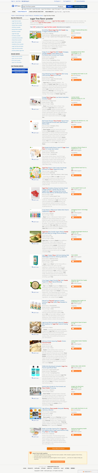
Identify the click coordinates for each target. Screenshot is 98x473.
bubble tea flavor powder (17, 56)
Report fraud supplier (19, 69)
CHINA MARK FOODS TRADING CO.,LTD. (79, 341)
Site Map (43, 468)
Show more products (58, 448)
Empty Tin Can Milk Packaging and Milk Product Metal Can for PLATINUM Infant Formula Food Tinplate (55, 53)
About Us (49, 468)
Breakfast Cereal (38, 15)
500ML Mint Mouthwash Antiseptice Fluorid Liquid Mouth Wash (54, 366)
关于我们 (67, 468)
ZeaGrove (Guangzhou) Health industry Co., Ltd (79, 429)
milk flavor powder (16, 27)
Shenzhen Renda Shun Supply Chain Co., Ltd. (79, 280)
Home (13, 11)
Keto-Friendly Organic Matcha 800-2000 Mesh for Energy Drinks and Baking (55, 232)
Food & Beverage (20, 15)
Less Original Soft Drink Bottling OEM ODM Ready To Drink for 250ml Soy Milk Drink (55, 255)
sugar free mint (66, 11)
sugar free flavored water (17, 46)
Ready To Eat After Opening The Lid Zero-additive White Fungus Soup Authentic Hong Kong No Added (55, 430)
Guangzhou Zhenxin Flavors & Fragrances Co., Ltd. (79, 148)
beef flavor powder (16, 31)
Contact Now (77, 37)
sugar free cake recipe (17, 23)
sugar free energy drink (77, 9)
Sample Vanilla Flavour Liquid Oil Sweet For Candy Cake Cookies (55, 148)
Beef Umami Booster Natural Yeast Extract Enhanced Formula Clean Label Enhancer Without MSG (55, 122)
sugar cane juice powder (17, 58)
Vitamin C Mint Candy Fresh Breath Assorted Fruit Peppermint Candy (54, 168)
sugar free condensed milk (63, 9)
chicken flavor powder (17, 25)
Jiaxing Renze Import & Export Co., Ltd (79, 323)
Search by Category (80, 6)
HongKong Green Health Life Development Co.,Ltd (78, 301)
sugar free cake (58, 11)
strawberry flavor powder (18, 44)
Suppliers (37, 468)
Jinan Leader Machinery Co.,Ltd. (79, 408)
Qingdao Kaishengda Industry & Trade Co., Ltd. (79, 232)
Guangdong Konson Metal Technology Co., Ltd (78, 52)
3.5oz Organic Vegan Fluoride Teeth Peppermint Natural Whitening (55, 281)
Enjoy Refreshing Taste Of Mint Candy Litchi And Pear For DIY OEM (55, 74)
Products (30, 468)
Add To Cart (36, 42)
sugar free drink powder (17, 48)
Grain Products (29, 15)
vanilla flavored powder (17, 38)
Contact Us (56, 468)
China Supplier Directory (36, 11)
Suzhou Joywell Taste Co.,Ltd (78, 188)
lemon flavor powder (16, 60)
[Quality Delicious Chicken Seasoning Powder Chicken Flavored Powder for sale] (35, 351)
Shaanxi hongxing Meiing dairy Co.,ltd (79, 30)
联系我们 (73, 468)
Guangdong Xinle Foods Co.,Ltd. (79, 73)
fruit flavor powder (16, 35)
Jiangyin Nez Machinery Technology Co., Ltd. (77, 387)
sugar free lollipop (40, 9)
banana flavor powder (17, 29)
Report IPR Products (20, 72)
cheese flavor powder (17, 40)
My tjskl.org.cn (25, 1)
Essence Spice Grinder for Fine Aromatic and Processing (54, 387)
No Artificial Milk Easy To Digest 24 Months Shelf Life (55, 30)
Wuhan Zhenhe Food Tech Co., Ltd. (79, 168)
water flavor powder (16, 42)
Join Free (18, 1)
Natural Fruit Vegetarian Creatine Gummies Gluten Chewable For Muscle (54, 302)
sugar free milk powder (17, 62)
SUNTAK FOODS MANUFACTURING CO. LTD (78, 97)
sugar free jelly (30, 9)
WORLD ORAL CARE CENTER (78, 366)
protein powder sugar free (18, 50)
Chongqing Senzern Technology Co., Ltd (79, 210)
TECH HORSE (74, 255)
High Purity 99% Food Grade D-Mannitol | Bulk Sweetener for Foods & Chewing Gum (55, 324)
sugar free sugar (15, 33)
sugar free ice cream (16, 21)
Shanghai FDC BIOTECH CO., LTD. (79, 120)
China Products (22, 11)
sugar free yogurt (50, 9)
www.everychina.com (53, 466)
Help (62, 468)
